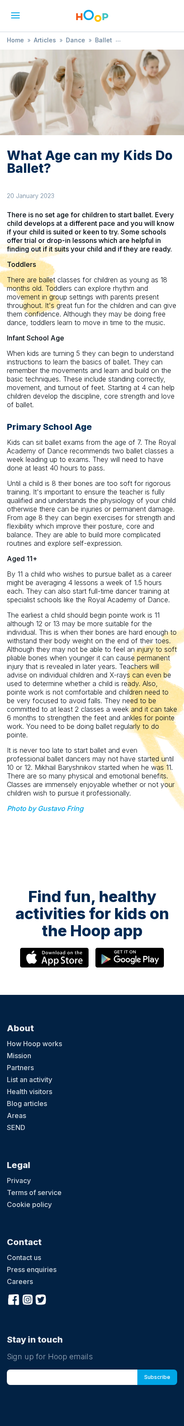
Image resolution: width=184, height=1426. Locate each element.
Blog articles (27, 1103)
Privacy (19, 1180)
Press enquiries (31, 1269)
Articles (45, 40)
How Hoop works (34, 1043)
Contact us (24, 1257)
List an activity (29, 1079)
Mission (19, 1055)
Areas (16, 1115)
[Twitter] (41, 1298)
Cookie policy (29, 1204)
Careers (20, 1281)
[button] (15, 15)
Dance (75, 40)
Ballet (103, 40)
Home (15, 40)
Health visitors (29, 1091)
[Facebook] (14, 1298)
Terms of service (34, 1192)
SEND (16, 1127)
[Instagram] (27, 1298)
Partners (20, 1067)
